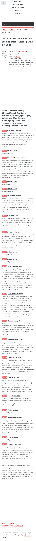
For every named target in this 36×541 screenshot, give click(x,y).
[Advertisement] (18, 87)
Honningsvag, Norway (16, 321)
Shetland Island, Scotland (16, 158)
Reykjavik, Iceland (14, 196)
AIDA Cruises (18, 55)
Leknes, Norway (14, 395)
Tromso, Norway (14, 377)
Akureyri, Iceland (13, 232)
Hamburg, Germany (21, 51)
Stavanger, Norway (15, 417)
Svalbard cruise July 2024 (8, 524)
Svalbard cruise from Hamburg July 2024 (12, 525)
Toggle (3, 3)
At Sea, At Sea (12, 151)
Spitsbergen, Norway (15, 266)
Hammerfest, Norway (15, 357)
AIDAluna (17, 56)
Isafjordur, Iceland (14, 216)
